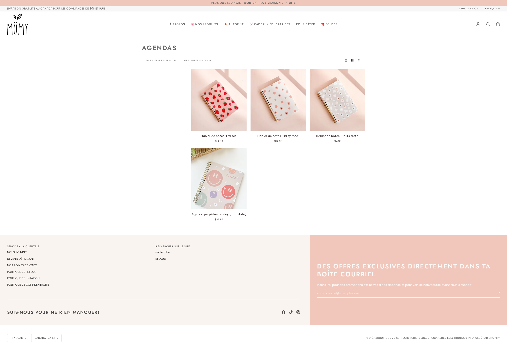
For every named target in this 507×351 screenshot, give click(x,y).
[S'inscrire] (496, 293)
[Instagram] (298, 312)
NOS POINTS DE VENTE (22, 265)
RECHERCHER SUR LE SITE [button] (172, 246)
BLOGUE (160, 259)
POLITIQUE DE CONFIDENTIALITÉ (28, 285)
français (491, 8)
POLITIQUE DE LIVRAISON (23, 278)
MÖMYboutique (380, 337)
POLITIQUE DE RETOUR (21, 272)
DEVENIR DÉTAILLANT (21, 259)
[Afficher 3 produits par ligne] (352, 60)
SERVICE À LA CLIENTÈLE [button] (23, 246)
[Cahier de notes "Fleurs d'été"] (337, 100)
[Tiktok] (291, 312)
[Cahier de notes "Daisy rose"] (278, 100)
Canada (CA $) (467, 8)
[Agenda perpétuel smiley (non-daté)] (219, 178)
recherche (162, 252)
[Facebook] (283, 312)
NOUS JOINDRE (17, 252)
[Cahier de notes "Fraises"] (219, 100)
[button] (204, 24)
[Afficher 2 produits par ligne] (346, 60)
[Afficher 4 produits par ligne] (360, 60)
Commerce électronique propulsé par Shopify (465, 337)
